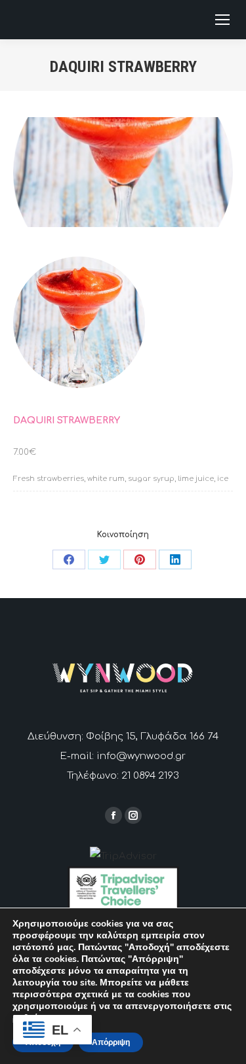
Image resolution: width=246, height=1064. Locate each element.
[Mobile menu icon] (222, 19)
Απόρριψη (111, 1042)
